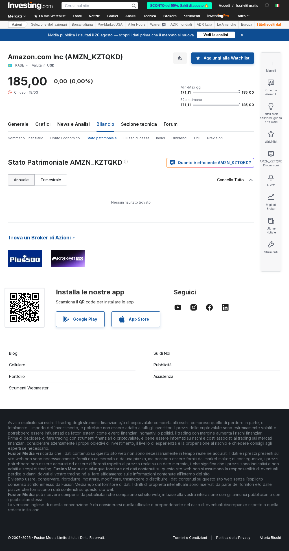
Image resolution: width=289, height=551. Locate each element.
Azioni (17, 25)
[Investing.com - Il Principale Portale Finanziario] (30, 6)
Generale (18, 124)
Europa (246, 25)
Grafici (43, 124)
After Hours (136, 25)
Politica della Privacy (233, 537)
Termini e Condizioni (190, 537)
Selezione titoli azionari (49, 25)
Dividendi (179, 138)
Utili (197, 138)
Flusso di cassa (136, 138)
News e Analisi (73, 124)
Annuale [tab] (21, 179)
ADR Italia (204, 25)
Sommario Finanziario (25, 138)
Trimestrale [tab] (51, 179)
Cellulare (17, 364)
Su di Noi (162, 353)
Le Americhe (226, 25)
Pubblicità (163, 364)
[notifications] (267, 5)
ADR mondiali (181, 25)
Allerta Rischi (270, 537)
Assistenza (163, 376)
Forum (171, 124)
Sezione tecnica (139, 124)
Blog (13, 353)
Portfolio (17, 376)
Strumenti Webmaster (29, 387)
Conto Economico (65, 138)
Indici (160, 138)
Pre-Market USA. (110, 25)
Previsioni (215, 138)
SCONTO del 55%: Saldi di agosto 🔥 (179, 6)
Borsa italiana (82, 25)
